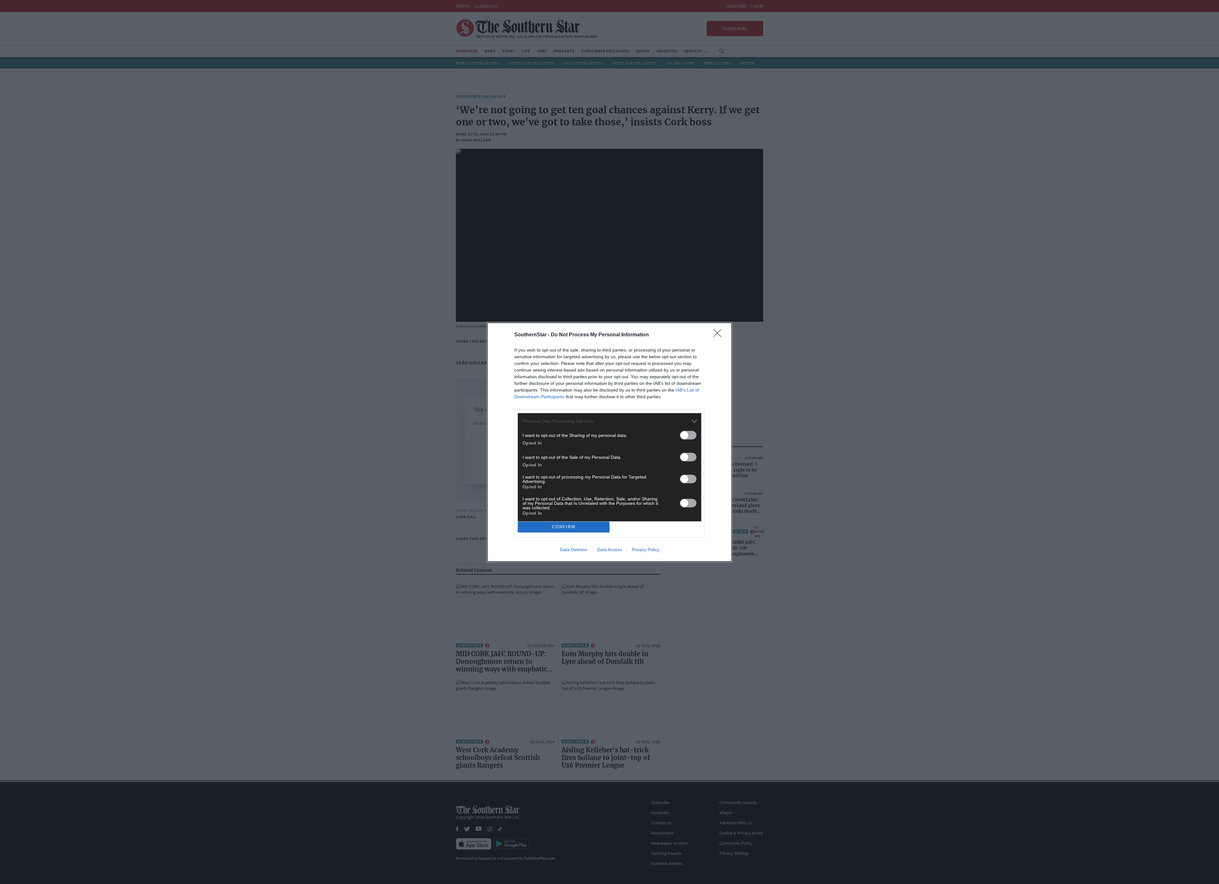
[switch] (688, 435)
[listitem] (609, 421)
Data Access (609, 549)
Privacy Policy (645, 549)
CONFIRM (564, 526)
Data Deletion (573, 549)
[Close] (719, 335)
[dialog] (609, 442)
